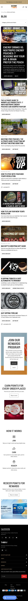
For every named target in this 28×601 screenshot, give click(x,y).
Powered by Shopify (18, 595)
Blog (5, 12)
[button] (2, 2)
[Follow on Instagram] (9, 537)
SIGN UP (24, 576)
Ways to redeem (14, 495)
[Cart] (26, 7)
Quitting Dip (15, 149)
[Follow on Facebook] (6, 537)
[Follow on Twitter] (2, 537)
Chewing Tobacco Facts (18, 288)
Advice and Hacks (11, 12)
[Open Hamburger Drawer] (2, 7)
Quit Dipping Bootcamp (13, 586)
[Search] (23, 7)
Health (16, 76)
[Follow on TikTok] (13, 537)
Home (2, 12)
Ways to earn (14, 395)
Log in (14, 367)
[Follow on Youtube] (16, 537)
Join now (14, 363)
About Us (18, 584)
